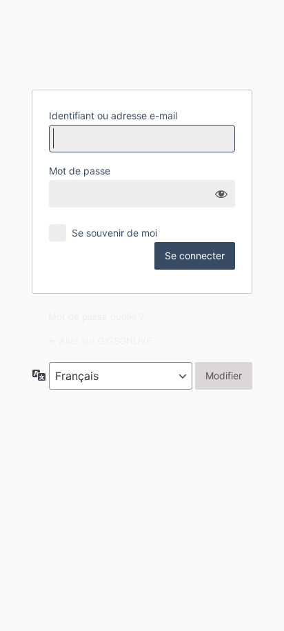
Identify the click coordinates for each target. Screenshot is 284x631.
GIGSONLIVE (142, 43)
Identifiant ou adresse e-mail (113, 115)
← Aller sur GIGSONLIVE (100, 340)
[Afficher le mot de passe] (221, 194)
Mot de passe (79, 171)
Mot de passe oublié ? (96, 316)
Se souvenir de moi (114, 233)
